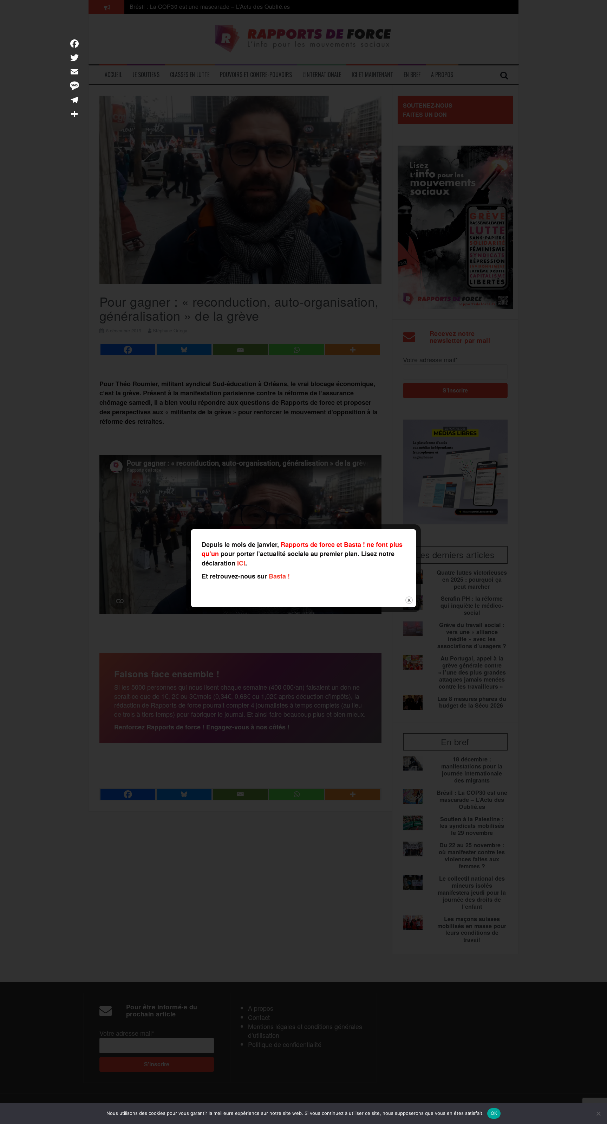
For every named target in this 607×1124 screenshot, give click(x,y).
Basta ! (279, 576)
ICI (241, 563)
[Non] (598, 1113)
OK (494, 1113)
